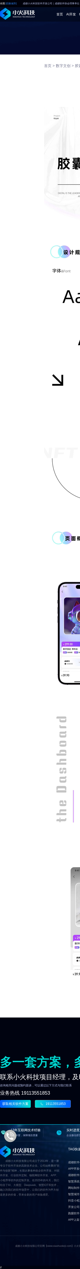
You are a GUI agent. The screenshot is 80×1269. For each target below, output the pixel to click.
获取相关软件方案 (15, 1104)
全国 (8, 3)
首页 (59, 14)
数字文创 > (65, 66)
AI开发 (71, 14)
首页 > (49, 66)
